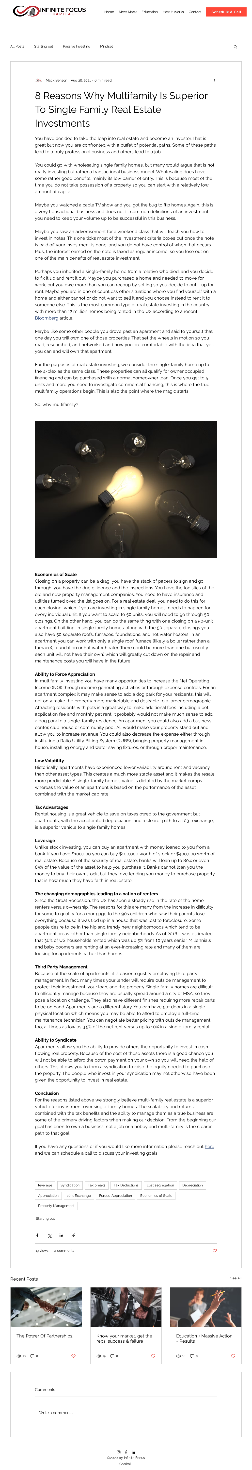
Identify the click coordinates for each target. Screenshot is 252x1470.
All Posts (17, 46)
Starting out (43, 46)
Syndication (70, 1185)
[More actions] (214, 80)
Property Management (56, 1206)
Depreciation (192, 1185)
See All (236, 1278)
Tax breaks (96, 1185)
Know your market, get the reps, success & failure (124, 1338)
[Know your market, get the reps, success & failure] (126, 1307)
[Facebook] (126, 1452)
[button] (235, 47)
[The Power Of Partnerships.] (46, 1307)
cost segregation (160, 1185)
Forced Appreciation (115, 1196)
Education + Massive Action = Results (204, 1338)
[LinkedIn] (133, 1452)
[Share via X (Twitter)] (49, 1235)
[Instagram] (118, 1452)
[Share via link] (73, 1235)
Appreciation (48, 1196)
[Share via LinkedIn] (61, 1235)
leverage (45, 1185)
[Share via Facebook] (37, 1235)
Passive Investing (76, 46)
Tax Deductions (126, 1185)
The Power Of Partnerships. (44, 1335)
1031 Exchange (79, 1196)
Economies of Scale (156, 1196)
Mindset (106, 46)
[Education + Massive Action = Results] (205, 1307)
